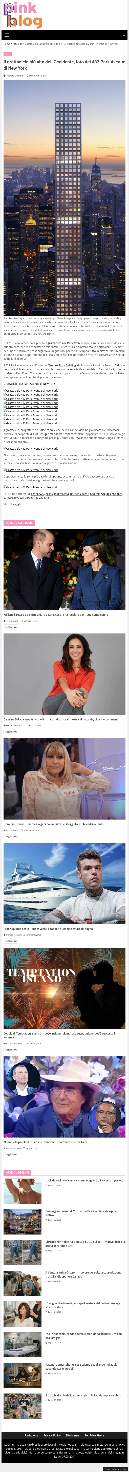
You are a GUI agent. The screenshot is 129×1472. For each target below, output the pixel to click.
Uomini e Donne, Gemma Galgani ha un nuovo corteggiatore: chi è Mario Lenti (53, 824)
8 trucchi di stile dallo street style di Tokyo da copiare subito (83, 1395)
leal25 (38, 498)
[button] (124, 35)
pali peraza (26, 498)
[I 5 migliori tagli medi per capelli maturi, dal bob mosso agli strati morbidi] (22, 1314)
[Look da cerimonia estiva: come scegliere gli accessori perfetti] (22, 1191)
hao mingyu (97, 494)
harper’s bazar (79, 494)
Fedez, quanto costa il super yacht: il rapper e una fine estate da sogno (48, 929)
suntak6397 (11, 498)
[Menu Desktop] (7, 35)
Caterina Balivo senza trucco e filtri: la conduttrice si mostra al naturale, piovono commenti (61, 719)
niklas (49, 494)
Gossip (8, 53)
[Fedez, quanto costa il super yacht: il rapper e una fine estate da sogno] (64, 883)
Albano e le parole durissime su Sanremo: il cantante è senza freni (45, 1142)
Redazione (31, 1435)
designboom (114, 494)
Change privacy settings (116, 1469)
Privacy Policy (52, 1435)
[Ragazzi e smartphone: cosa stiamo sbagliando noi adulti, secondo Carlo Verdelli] (22, 1375)
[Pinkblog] (23, 15)
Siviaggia (15, 504)
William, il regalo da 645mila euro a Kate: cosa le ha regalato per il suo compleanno (56, 614)
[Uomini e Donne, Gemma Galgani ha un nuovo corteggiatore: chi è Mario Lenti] (64, 779)
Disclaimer (72, 1435)
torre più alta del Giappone (44, 476)
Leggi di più (11, 626)
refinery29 (37, 494)
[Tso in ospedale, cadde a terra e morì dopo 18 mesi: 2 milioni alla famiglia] (22, 1344)
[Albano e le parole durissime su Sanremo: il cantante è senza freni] (64, 1097)
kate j (47, 498)
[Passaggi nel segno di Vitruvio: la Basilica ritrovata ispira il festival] (22, 1222)
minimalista (61, 494)
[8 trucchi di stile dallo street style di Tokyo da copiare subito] (22, 1406)
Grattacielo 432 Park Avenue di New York (29, 384)
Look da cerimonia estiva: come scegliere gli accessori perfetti (84, 1180)
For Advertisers (94, 1435)
